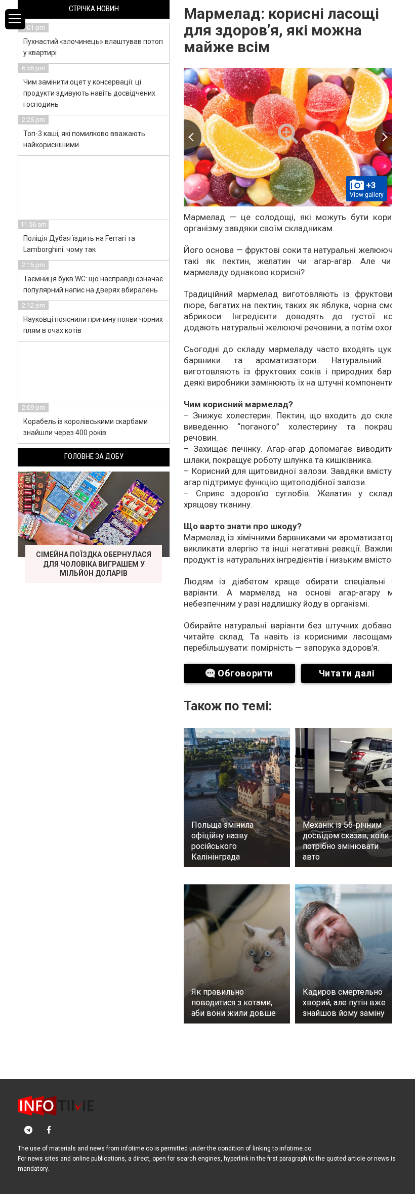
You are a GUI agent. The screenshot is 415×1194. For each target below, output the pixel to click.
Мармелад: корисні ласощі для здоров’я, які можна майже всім (281, 30)
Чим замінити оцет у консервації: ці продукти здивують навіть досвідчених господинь (89, 93)
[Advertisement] (94, 186)
